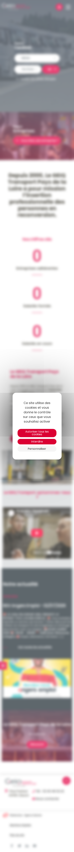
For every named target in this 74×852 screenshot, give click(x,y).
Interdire (37, 442)
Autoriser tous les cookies (37, 433)
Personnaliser (37, 449)
